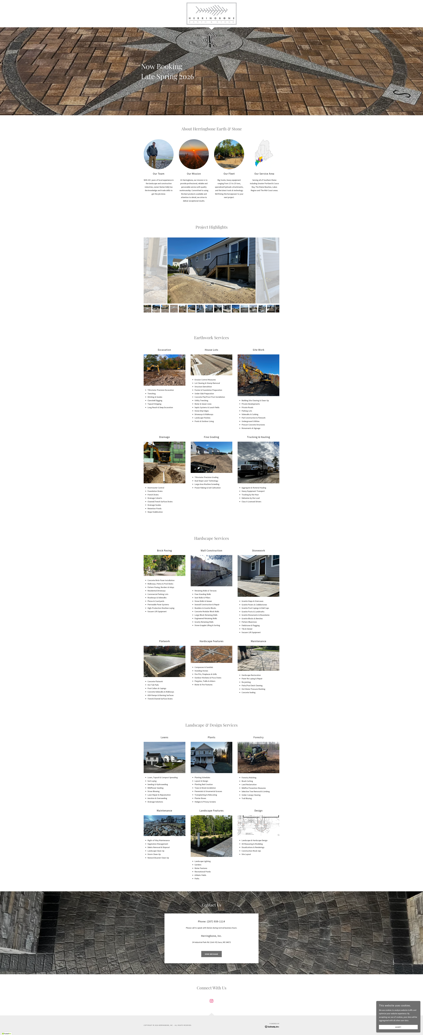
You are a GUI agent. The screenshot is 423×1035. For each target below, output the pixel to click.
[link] (211, 13)
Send (98, 973)
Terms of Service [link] (120, 965)
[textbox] (98, 929)
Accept (398, 1027)
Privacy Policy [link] (106, 965)
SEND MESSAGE (211, 954)
